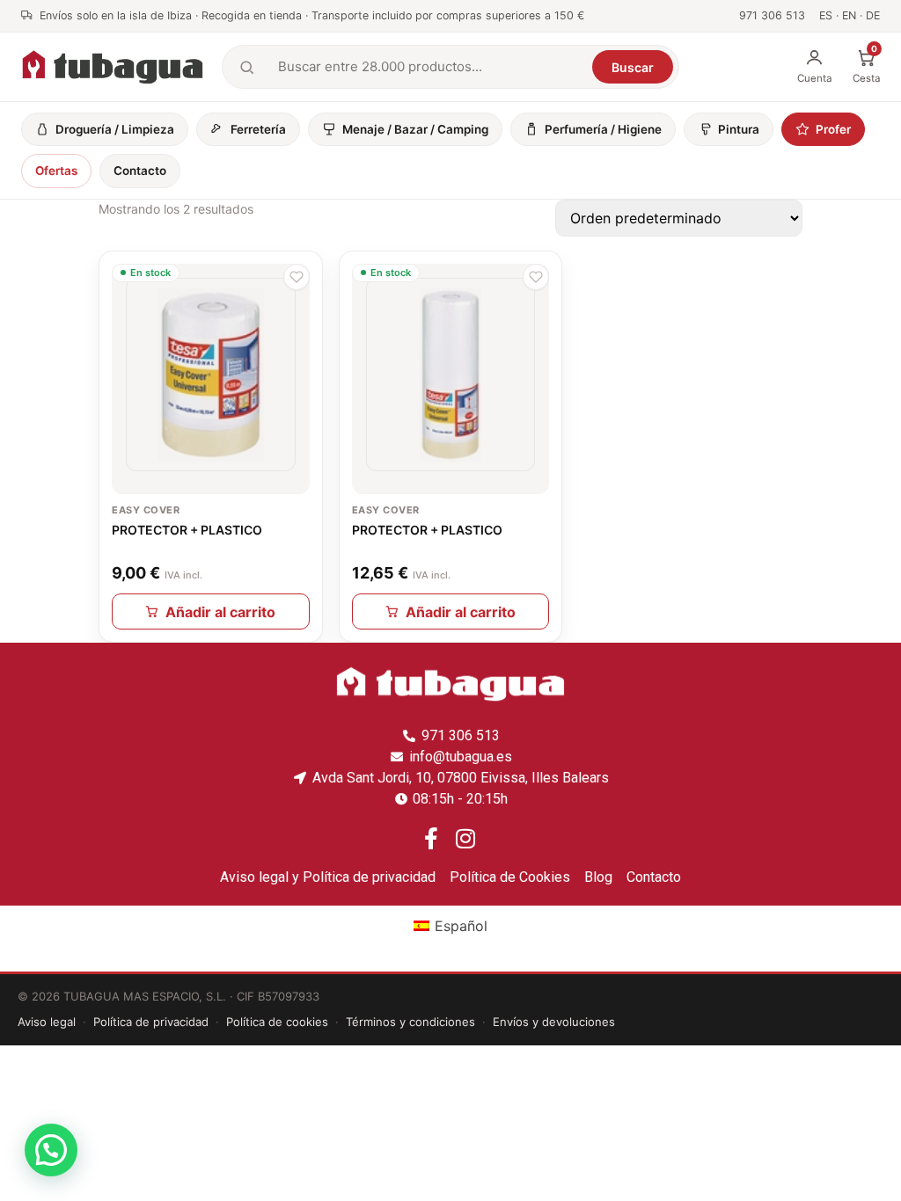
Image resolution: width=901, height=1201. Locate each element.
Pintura (738, 129)
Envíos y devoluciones (554, 1022)
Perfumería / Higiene (603, 129)
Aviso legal (47, 1022)
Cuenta (814, 78)
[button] (296, 277)
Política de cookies (277, 1022)
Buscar (633, 67)
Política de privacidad (151, 1022)
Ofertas (56, 171)
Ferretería (258, 129)
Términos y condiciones (410, 1022)
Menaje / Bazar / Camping (415, 129)
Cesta (866, 65)
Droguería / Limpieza (114, 129)
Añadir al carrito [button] (220, 612)
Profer (833, 129)
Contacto (140, 171)
